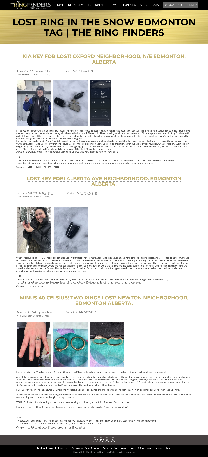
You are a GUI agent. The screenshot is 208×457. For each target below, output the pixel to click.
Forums (158, 448)
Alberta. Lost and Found (29, 420)
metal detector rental (90, 423)
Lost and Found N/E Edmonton (163, 160)
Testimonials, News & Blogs (85, 448)
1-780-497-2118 (85, 71)
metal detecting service (66, 423)
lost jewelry (82, 420)
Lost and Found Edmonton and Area (129, 160)
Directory (62, 448)
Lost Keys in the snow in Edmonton (59, 163)
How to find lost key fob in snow (67, 279)
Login (168, 448)
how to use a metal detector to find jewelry (89, 160)
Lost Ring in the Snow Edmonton (95, 163)
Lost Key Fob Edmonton (29, 163)
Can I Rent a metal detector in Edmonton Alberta (42, 160)
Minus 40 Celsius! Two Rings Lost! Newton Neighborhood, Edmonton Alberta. (104, 300)
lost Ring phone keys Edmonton (33, 282)
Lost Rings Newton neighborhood (139, 420)
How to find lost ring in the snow (58, 420)
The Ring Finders (50, 166)
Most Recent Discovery (54, 427)
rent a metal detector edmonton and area (132, 163)
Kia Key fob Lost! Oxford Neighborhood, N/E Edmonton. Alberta (104, 59)
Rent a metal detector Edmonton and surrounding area (113, 282)
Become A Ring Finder (140, 448)
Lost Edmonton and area (96, 279)
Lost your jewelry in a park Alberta (67, 282)
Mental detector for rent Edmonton (35, 423)
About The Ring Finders (114, 448)
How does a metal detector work (34, 279)
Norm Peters (44, 71)
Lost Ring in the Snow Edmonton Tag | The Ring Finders (104, 27)
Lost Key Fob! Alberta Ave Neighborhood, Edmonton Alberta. (104, 181)
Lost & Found (34, 166)
